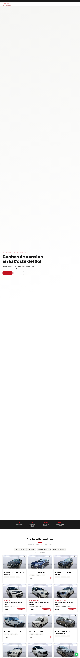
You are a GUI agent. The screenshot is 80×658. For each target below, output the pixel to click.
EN (76, 4)
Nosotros (61, 4)
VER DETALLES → (21, 580)
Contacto (68, 4)
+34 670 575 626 (25, 0)
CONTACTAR (19, 273)
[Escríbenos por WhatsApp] (76, 654)
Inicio (48, 4)
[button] (6, 4)
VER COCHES (7, 273)
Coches (54, 4)
